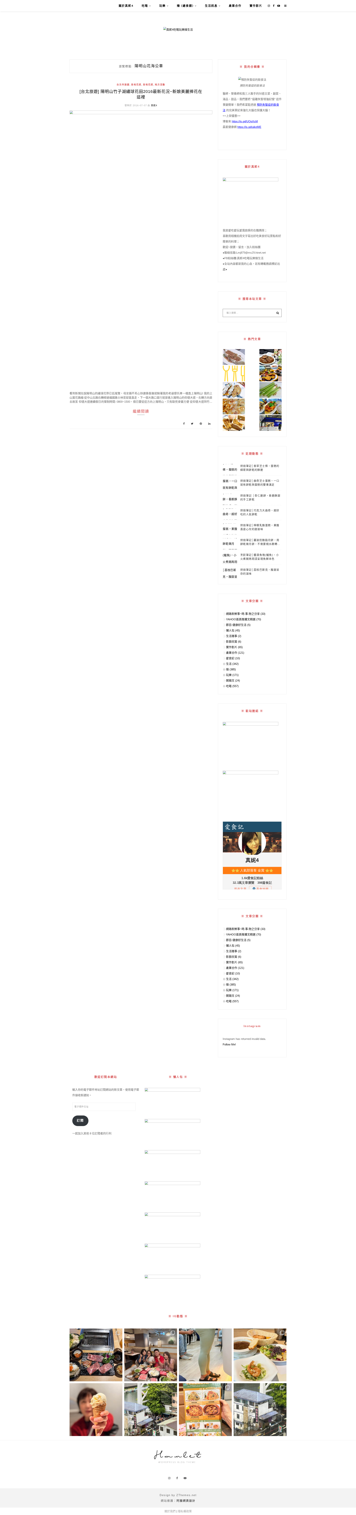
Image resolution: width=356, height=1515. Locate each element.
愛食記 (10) (233, 658)
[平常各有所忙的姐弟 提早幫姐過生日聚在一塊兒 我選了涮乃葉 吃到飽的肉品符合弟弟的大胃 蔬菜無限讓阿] (150, 1354)
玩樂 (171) (232, 674)
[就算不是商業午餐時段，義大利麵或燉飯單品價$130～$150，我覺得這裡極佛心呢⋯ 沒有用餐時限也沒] (205, 1409)
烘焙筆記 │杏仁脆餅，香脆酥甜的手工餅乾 (260, 497)
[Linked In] (209, 423)
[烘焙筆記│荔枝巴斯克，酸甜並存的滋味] (230, 573)
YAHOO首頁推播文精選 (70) (243, 619)
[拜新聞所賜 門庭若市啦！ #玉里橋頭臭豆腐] (150, 1409)
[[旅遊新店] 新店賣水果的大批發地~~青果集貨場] (234, 373)
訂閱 (80, 1120)
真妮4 (154, 105)
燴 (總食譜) (185, 5)
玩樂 (162, 5)
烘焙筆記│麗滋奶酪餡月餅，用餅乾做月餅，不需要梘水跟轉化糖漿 (260, 542)
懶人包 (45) (233, 630)
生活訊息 (211, 5)
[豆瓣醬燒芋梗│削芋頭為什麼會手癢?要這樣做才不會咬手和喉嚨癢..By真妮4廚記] (270, 390)
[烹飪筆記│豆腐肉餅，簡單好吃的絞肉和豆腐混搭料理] (234, 390)
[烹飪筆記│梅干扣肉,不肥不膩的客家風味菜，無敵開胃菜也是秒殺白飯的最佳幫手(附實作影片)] (270, 357)
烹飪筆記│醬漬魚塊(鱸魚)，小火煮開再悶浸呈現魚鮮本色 (259, 556)
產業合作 (235, 5)
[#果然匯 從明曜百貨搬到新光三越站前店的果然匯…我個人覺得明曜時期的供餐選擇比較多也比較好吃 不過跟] (96, 1409)
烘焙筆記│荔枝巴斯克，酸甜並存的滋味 (259, 571)
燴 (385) (231, 669)
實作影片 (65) (234, 647)
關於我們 (170, 1511)
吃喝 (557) (232, 686)
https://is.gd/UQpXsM (245, 121)
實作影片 (256, 5)
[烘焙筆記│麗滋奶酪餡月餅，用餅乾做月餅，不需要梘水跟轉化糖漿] (230, 543)
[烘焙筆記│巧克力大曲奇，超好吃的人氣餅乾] (230, 514)
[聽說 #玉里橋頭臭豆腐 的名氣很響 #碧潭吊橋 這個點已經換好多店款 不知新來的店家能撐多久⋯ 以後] (260, 1409)
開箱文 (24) (233, 680)
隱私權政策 (185, 1511)
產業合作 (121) (235, 652)
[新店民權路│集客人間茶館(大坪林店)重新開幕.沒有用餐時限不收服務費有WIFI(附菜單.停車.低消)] (270, 373)
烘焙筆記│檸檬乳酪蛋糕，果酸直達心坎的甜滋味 (259, 527)
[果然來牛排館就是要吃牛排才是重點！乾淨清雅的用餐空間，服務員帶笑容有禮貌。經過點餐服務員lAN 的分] (260, 1354)
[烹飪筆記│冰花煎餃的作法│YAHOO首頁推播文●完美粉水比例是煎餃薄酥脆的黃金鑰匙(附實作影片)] (234, 406)
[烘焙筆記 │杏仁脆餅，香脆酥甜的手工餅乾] (230, 499)
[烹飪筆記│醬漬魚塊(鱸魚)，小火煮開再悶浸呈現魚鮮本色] (230, 559)
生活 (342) (232, 663)
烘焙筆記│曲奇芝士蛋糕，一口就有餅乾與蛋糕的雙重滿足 (259, 482)
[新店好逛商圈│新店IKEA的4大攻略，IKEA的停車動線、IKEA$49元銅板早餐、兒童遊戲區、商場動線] (270, 423)
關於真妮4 (126, 5)
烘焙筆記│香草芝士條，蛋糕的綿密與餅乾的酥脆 (259, 467)
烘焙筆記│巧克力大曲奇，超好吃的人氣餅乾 (259, 512)
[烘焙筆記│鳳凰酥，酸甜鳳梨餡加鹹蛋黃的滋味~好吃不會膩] (234, 423)
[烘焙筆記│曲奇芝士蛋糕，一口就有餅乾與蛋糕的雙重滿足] (230, 484)
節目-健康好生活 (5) (238, 624)
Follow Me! (229, 1044)
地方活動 (160, 84)
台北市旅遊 (123, 84)
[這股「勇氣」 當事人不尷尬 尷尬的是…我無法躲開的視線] (205, 1354)
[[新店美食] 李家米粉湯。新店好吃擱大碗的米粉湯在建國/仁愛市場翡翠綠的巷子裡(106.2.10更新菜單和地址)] (270, 406)
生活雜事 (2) (233, 636)
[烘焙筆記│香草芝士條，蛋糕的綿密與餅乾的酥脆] (230, 469)
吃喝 (145, 5)
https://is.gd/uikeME (249, 126)
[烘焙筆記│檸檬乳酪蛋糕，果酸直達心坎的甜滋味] (230, 529)
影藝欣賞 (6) (233, 641)
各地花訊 (136, 84)
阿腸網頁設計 (186, 1500)
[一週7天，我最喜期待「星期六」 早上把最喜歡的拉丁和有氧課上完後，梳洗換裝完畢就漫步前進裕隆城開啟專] (96, 1354)
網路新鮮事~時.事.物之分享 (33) (245, 613)
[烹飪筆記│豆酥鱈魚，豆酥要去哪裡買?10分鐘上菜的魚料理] (234, 357)
